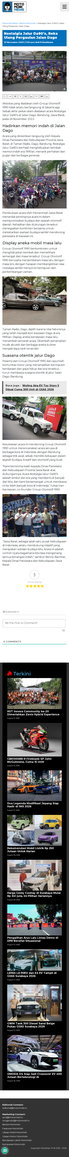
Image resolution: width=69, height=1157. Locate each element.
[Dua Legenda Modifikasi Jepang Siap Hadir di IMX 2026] (34, 785)
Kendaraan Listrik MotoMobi (17, 1140)
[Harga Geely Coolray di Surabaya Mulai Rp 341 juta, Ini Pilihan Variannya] (34, 875)
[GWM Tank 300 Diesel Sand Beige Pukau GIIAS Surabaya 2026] (34, 1002)
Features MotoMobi (12, 1128)
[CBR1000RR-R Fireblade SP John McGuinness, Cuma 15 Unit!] (34, 739)
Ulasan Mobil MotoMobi (14, 1132)
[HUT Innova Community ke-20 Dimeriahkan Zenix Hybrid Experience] (34, 693)
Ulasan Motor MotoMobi (15, 1136)
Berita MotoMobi (11, 1124)
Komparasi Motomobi (13, 1144)
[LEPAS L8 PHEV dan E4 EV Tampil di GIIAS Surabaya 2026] (34, 959)
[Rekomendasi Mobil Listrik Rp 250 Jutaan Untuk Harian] (34, 830)
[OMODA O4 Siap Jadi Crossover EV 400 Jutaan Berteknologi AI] (34, 1053)
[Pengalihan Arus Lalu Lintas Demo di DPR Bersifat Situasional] (34, 919)
